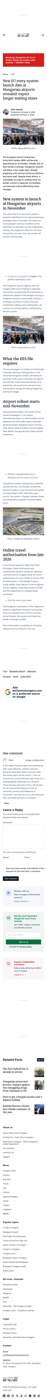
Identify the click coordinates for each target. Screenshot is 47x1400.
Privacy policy (9, 1328)
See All (40, 1060)
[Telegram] (30, 1396)
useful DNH (25, 676)
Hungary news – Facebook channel (18, 1310)
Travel (5, 1183)
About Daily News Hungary (15, 1133)
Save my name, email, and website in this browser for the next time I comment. (25, 869)
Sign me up (23, 942)
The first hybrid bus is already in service (15, 1070)
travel (23, 600)
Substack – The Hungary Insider (17, 1306)
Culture (6, 1192)
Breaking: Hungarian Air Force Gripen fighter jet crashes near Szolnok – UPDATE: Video (20, 60)
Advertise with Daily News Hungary (19, 1337)
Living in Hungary (11, 1227)
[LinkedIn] (4, 1396)
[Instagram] (13, 1396)
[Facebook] (8, 1396)
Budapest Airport (17, 671)
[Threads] (39, 1396)
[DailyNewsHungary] (23, 35)
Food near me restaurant (14, 1236)
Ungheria (7, 1209)
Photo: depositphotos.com (23, 148)
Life (4, 1188)
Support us (18, 975)
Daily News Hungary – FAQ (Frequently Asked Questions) (20, 1142)
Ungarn (6, 1205)
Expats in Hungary (11, 1249)
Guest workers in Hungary (14, 1245)
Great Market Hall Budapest (15, 1262)
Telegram (7, 1293)
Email (27, 857)
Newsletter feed (10, 1284)
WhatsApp (7, 1289)
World (5, 1201)
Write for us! (8, 1152)
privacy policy (26, 947)
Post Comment (11, 878)
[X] (17, 1396)
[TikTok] (21, 1396)
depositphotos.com (27, 347)
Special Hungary (10, 1196)
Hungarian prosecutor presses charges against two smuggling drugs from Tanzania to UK (16, 1086)
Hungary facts (9, 1253)
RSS (5, 1302)
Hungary (7, 676)
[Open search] (43, 35)
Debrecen (31, 671)
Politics (6, 1175)
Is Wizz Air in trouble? (17, 276)
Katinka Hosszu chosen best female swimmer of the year (16, 1109)
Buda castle (8, 1270)
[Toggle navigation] (4, 35)
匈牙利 (6, 1213)
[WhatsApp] (26, 1396)
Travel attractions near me (15, 1240)
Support (6, 1157)
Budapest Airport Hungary (15, 1258)
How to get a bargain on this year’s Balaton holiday (22, 1098)
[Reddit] (34, 1396)
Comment (8, 822)
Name (6, 857)
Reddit (6, 1297)
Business (7, 1179)
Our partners (8, 1148)
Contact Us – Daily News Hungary (18, 1137)
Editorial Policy (10, 1333)
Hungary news (9, 1170)
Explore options (20, 901)
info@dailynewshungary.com (16, 1355)
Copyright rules (10, 1324)
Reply (6, 803)
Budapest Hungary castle (14, 1266)
